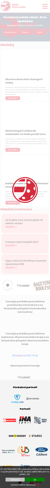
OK (35, 479)
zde (37, 485)
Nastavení (15, 479)
